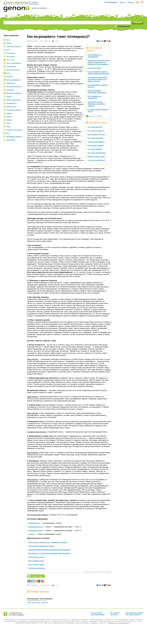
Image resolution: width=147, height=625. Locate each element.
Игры (8, 73)
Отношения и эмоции (13, 110)
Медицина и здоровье (13, 93)
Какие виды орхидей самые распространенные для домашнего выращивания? (98, 62)
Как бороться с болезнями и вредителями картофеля (49, 553)
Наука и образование (13, 100)
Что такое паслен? (95, 127)
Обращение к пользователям (118, 623)
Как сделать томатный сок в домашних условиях (47, 542)
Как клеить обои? (94, 68)
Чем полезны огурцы (36, 557)
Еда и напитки (11, 66)
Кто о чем (113, 614)
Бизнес (8, 43)
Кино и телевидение (13, 80)
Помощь (122, 2)
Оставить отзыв (36, 576)
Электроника (10, 140)
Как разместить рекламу (134, 613)
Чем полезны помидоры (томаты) (41, 546)
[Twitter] (100, 41)
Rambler (38, 602)
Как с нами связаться (133, 614)
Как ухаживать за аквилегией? (94, 97)
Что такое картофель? (96, 160)
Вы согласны (114, 613)
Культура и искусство (13, 86)
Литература (10, 90)
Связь (8, 123)
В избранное (46, 41)
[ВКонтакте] (97, 41)
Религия (9, 120)
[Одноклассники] (102, 41)
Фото (8, 133)
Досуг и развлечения (13, 63)
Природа (9, 113)
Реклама (131, 2)
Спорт (8, 126)
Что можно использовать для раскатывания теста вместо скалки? (97, 79)
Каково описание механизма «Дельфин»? (97, 91)
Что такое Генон (96, 613)
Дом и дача (10, 60)
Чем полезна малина (36, 568)
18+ (142, 2)
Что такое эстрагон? (96, 131)
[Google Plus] (109, 41)
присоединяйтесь (34, 3)
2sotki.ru (31, 534)
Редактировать (33, 41)
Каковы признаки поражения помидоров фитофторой (49, 550)
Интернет (9, 76)
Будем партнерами (97, 614)
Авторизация (112, 2)
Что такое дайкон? (95, 149)
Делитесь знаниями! (39, 8)
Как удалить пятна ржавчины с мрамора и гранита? (97, 104)
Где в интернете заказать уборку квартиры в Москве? (99, 73)
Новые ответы (11, 106)
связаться (23, 621)
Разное (8, 116)
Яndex (33, 602)
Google (29, 602)
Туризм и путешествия (14, 130)
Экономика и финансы (14, 136)
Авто (8, 40)
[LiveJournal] (107, 41)
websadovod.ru (34, 523)
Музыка (9, 96)
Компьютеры (10, 83)
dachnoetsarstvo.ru (35, 527)
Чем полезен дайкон (36, 564)
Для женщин (10, 53)
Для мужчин (10, 56)
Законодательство (12, 70)
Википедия (45, 602)
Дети (8, 50)
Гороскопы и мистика (13, 46)
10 (101, 116)
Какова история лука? (96, 156)
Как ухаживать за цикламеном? (94, 56)
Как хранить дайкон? (96, 145)
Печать (57, 41)
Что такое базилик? (95, 138)
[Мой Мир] (105, 41)
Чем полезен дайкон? (96, 142)
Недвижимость (11, 103)
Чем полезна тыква (36, 561)
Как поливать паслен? (96, 134)
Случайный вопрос (124, 26)
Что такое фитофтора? (97, 153)
